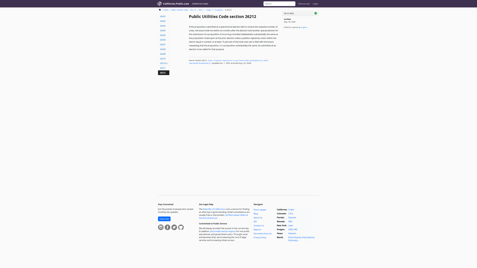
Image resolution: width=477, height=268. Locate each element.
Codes (166, 10)
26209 (163, 54)
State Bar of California (213, 209)
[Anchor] (226, 49)
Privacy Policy (260, 237)
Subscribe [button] (164, 219)
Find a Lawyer (260, 209)
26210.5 (163, 63)
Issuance (218, 10)
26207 (163, 44)
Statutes (292, 217)
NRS (290, 221)
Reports (257, 229)
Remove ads (304, 3)
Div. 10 (193, 10)
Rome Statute (294, 237)
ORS (295, 229)
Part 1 (201, 10)
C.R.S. (290, 213)
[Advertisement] (300, 71)
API (255, 221)
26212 (163, 72)
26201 (163, 16)
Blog (256, 213)
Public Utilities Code (179, 10)
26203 (163, 25)
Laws (290, 225)
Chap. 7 (209, 10)
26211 (163, 68)
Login (315, 3)
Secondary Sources (263, 233)
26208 (163, 49)
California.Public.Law (176, 3)
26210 (163, 58)
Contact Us (259, 225)
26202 (163, 21)
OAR (290, 229)
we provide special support (223, 231)
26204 (163, 30)
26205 (163, 35)
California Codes (200, 3)
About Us (258, 217)
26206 (163, 39)
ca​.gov (303, 27)
